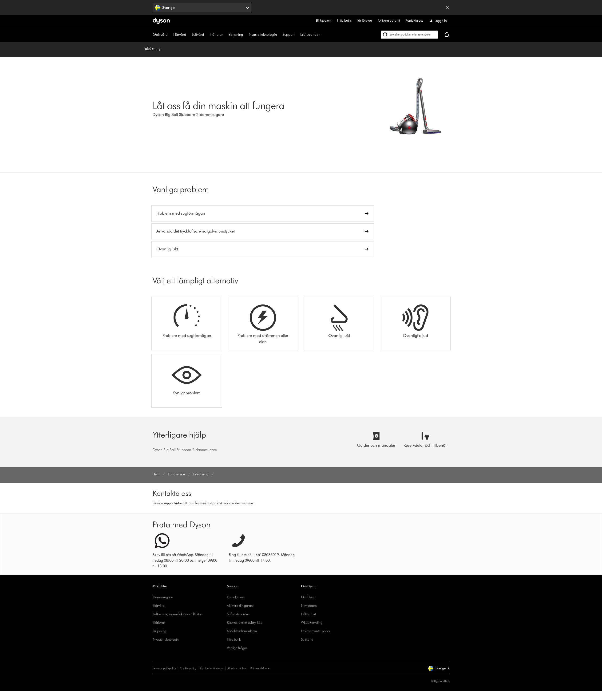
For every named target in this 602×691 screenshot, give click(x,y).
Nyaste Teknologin (166, 640)
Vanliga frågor (237, 648)
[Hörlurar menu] (225, 34)
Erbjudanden (310, 34)
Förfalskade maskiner (242, 631)
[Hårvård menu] (188, 34)
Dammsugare (163, 597)
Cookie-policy (188, 668)
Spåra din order (238, 614)
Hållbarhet (308, 614)
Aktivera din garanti (240, 606)
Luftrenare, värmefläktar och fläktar (177, 614)
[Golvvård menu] (170, 34)
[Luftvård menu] (206, 34)
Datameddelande (259, 668)
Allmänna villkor (236, 668)
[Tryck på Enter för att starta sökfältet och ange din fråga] (409, 35)
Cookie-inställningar (211, 668)
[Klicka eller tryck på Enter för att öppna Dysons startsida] (161, 21)
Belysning (236, 34)
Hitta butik (344, 21)
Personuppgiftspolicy (164, 668)
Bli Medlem (324, 21)
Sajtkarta (307, 640)
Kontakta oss (414, 21)
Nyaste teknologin (263, 34)
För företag (364, 21)
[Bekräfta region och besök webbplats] (448, 7)
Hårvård (179, 34)
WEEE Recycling (311, 623)
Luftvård (198, 34)
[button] (438, 668)
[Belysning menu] (245, 34)
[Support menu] (297, 34)
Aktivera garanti (389, 21)
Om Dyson (308, 597)
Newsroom (309, 606)
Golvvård (160, 34)
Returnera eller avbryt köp (244, 623)
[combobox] (202, 7)
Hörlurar (216, 34)
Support (288, 34)
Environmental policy (315, 631)
